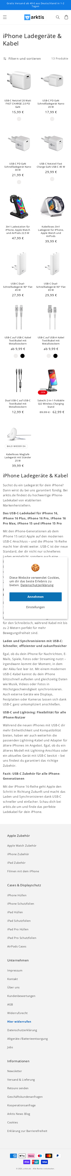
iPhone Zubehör (18, 854)
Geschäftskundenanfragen (25, 1096)
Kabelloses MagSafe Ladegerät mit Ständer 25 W (18, 457)
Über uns (13, 987)
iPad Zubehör (16, 862)
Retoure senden (18, 1088)
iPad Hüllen (15, 912)
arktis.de (27, 1169)
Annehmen (35, 597)
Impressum (15, 970)
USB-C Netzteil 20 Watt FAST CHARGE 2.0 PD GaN (17, 103)
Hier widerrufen (19, 1021)
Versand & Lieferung (21, 1079)
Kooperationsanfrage (21, 1105)
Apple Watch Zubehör (22, 845)
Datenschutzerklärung (37, 585)
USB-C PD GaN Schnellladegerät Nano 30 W (17, 167)
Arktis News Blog (18, 1114)
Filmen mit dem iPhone (23, 871)
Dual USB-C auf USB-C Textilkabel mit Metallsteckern (18, 403)
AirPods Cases (16, 946)
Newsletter (14, 1071)
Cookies (12, 1122)
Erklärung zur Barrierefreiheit (27, 1131)
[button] (5, 17)
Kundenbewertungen (21, 996)
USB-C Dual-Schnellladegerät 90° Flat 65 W (51, 287)
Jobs (10, 1047)
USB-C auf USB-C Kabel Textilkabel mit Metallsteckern (18, 340)
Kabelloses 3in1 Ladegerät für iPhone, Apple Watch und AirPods (51, 231)
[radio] (19, 119)
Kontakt (12, 979)
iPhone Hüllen (16, 895)
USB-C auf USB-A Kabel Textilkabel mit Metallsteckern (51, 340)
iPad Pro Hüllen (17, 929)
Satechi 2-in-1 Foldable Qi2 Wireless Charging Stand (51, 403)
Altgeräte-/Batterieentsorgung (27, 1038)
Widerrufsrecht (17, 1013)
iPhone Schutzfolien (20, 903)
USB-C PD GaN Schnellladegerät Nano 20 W (51, 103)
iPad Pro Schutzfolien (21, 938)
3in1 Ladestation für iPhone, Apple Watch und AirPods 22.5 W (17, 230)
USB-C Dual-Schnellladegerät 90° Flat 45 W (18, 287)
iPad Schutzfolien (19, 920)
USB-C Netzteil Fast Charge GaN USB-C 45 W (51, 165)
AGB (10, 1004)
